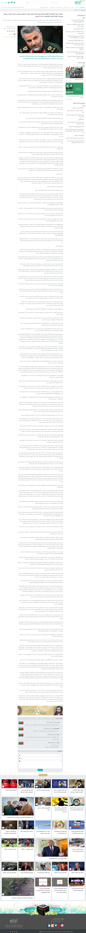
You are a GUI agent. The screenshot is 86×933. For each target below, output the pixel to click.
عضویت (5, 3)
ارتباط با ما (64, 931)
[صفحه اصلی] (17, 932)
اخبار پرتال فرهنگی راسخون (56, 921)
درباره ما (59, 931)
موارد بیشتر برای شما (8, 37)
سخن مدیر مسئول (70, 931)
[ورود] (15, 932)
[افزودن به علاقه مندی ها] (10, 932)
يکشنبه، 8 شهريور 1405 (20, 7)
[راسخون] (80, 4)
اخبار (79, 10)
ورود (2, 3)
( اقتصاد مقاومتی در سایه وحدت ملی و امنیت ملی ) (8, 7)
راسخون (81, 7)
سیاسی (75, 10)
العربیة (44, 931)
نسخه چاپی (11, 34)
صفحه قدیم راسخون (44, 7)
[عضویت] (13, 932)
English (40, 931)
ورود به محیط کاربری (50, 931)
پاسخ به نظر (21, 723)
